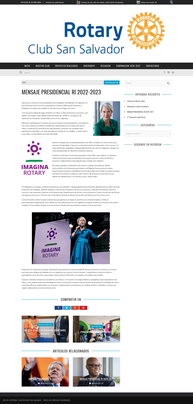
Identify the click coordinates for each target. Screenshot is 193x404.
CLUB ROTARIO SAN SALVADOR (30, 400)
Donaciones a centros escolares (138, 106)
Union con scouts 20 (129, 2)
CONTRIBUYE (89, 65)
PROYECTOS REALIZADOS (66, 65)
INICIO (27, 65)
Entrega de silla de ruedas (136, 101)
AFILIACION (106, 65)
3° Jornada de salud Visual (136, 117)
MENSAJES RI (111, 82)
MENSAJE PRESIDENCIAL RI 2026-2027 (96, 379)
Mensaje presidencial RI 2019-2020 (45, 379)
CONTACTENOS (152, 65)
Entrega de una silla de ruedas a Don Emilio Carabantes (83, 2)
